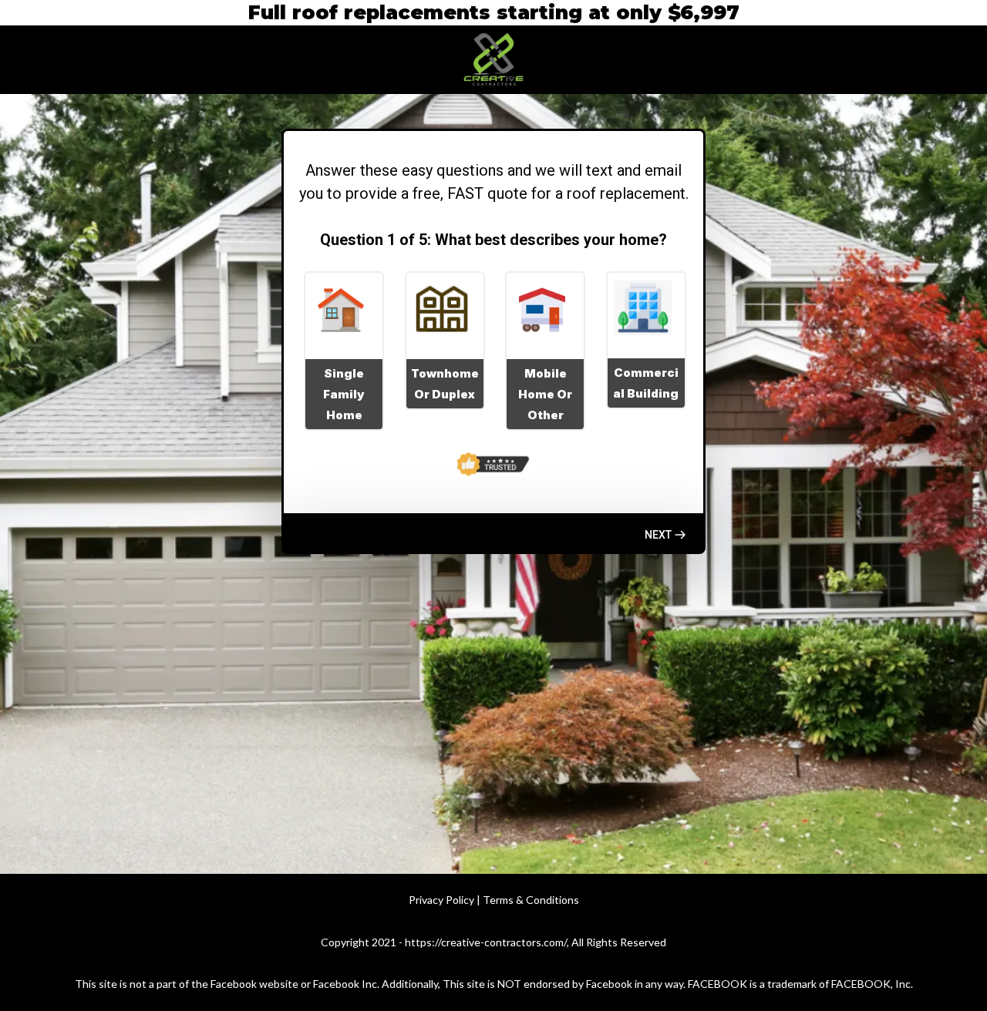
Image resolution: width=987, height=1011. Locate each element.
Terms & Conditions (531, 899)
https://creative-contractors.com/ (486, 942)
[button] (666, 535)
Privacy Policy (441, 899)
